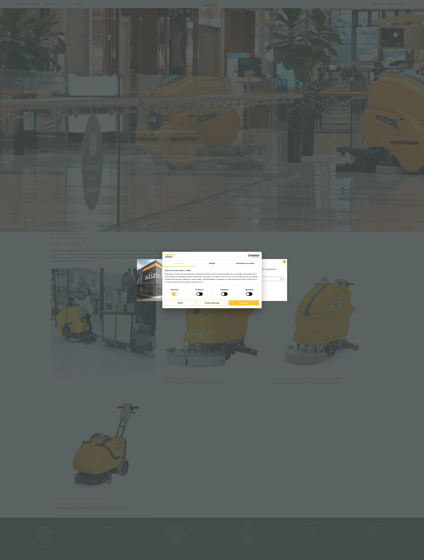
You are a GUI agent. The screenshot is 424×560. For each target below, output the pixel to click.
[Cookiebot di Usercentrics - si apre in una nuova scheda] (249, 256)
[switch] (199, 294)
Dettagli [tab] (212, 263)
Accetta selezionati (212, 303)
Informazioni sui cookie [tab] (245, 263)
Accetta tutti (243, 303)
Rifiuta (180, 303)
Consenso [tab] (179, 263)
